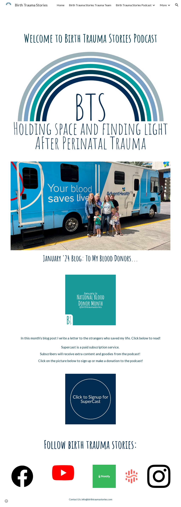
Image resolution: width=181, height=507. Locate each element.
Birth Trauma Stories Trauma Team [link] (90, 5)
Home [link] (60, 5)
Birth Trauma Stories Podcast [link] (133, 5)
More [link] (163, 5)
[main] (91, 38)
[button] (177, 5)
